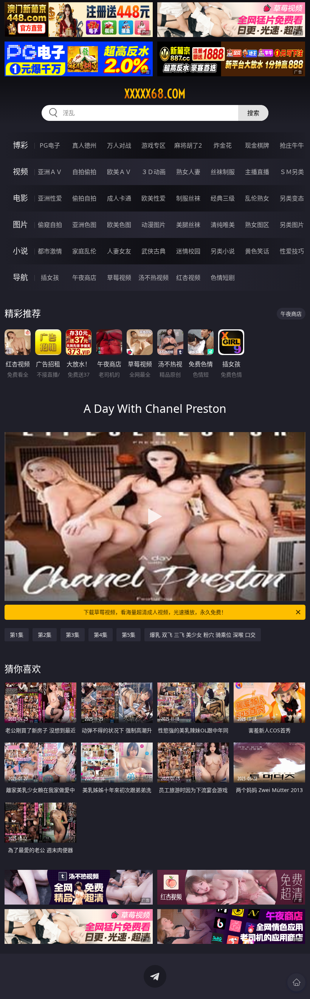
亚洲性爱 (50, 198)
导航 (20, 277)
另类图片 (292, 225)
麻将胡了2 (188, 145)
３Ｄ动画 (153, 172)
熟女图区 (257, 225)
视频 (20, 172)
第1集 (16, 634)
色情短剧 (223, 277)
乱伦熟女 (257, 198)
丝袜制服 (223, 172)
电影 (20, 198)
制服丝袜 (188, 198)
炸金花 (223, 145)
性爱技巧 (292, 251)
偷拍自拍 (84, 198)
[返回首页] (296, 982)
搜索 (253, 113)
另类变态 (292, 198)
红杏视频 (188, 277)
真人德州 (84, 145)
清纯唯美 (223, 225)
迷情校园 (188, 251)
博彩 (20, 145)
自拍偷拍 (84, 172)
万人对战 (119, 145)
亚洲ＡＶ (50, 172)
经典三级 (223, 198)
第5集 (128, 634)
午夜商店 (84, 277)
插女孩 (50, 277)
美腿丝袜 (188, 225)
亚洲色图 (84, 225)
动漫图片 (153, 225)
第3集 (72, 634)
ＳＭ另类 (292, 172)
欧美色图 (119, 225)
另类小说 (223, 251)
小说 (20, 251)
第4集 (100, 634)
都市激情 (50, 251)
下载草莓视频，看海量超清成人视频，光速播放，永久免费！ (155, 612)
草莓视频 (119, 277)
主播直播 (257, 172)
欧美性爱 (153, 198)
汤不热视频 (153, 277)
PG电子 (50, 145)
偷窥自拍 (50, 225)
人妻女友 (119, 251)
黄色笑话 (257, 251)
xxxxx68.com (155, 93)
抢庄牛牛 (292, 145)
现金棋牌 (257, 145)
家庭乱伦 (84, 251)
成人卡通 (119, 198)
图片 (20, 224)
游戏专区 (153, 145)
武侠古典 (153, 251)
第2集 (44, 634)
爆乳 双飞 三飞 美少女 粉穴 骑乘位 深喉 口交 (203, 634)
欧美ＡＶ (119, 172)
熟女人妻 (188, 172)
